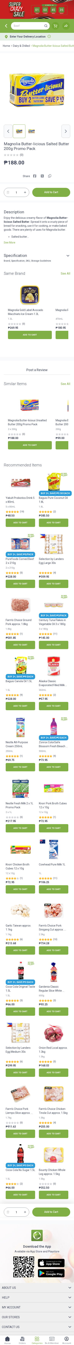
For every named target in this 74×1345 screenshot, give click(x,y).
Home (6, 45)
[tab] (37, 370)
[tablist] (37, 370)
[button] (46, 26)
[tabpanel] (37, 376)
